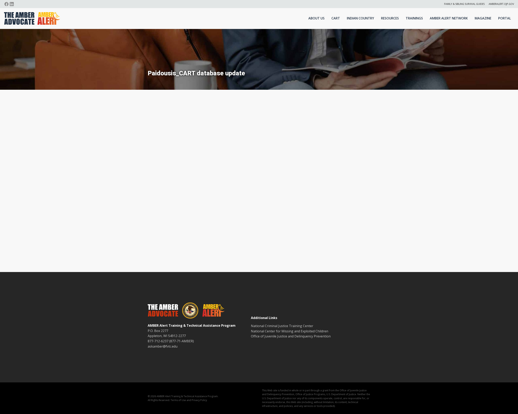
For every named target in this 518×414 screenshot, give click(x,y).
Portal (504, 18)
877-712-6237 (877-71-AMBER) (171, 341)
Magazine (483, 18)
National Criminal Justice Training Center (282, 326)
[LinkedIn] (12, 4)
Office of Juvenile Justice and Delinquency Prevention (291, 336)
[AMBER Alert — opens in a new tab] (211, 311)
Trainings (414, 18)
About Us (316, 18)
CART (335, 18)
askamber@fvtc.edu (162, 346)
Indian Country (360, 18)
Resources (390, 18)
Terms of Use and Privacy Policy (189, 400)
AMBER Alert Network (449, 18)
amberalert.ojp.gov (501, 4)
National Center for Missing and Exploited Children (289, 331)
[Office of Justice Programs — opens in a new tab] (188, 311)
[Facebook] (6, 4)
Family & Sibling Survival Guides (464, 4)
